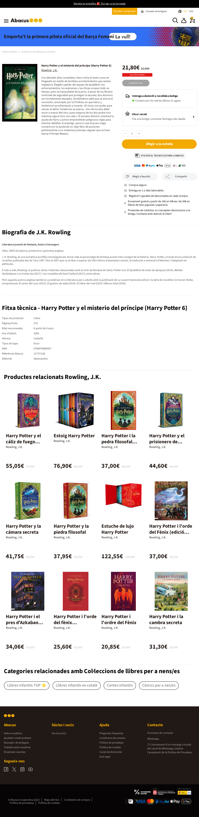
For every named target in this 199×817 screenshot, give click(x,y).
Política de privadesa (111, 743)
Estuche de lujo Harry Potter (117, 529)
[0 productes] (192, 22)
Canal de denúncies (111, 752)
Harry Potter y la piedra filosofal (71, 529)
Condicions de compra (112, 738)
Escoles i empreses (124, 11)
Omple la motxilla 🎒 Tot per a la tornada (100, 4)
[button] (184, 21)
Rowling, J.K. (49, 70)
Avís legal (105, 757)
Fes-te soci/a (59, 733)
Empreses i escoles (14, 752)
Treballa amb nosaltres (17, 747)
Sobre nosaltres (13, 733)
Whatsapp (153, 739)
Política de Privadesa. (180, 752)
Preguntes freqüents (111, 733)
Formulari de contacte (160, 733)
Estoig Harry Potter (74, 435)
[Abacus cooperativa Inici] (27, 23)
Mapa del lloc (51, 800)
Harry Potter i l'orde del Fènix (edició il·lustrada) (170, 532)
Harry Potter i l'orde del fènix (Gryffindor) (75, 622)
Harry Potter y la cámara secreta (23, 529)
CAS (191, 11)
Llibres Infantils (9, 51)
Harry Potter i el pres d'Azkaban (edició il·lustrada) (25, 622)
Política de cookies (110, 747)
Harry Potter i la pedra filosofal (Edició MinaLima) (120, 441)
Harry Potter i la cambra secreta (166, 619)
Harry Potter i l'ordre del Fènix (118, 619)
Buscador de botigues (16, 743)
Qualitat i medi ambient (17, 738)
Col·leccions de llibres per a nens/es (38, 51)
